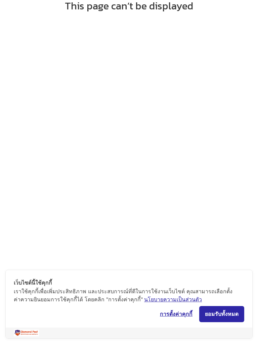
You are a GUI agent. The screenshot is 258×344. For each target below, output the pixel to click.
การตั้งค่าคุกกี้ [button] (176, 313)
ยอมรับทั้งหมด (222, 313)
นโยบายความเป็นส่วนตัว (173, 299)
